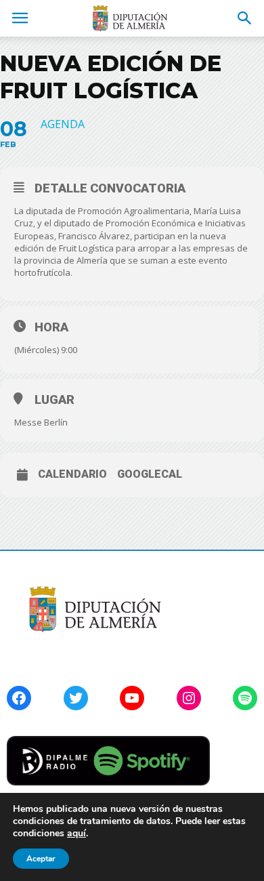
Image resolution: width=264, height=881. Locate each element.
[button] (245, 18)
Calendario (72, 474)
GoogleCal (149, 474)
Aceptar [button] (41, 858)
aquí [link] (76, 833)
